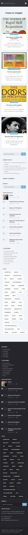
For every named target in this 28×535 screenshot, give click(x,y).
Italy (20, 292)
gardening (7, 288)
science (14, 319)
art (5, 278)
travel (6, 332)
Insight (13, 292)
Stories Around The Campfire (16, 402)
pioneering (7, 312)
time (18, 329)
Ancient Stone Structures (16, 201)
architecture (17, 275)
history (16, 288)
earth (6, 285)
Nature (20, 305)
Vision (11, 195)
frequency (21, 285)
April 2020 (5, 356)
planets (16, 312)
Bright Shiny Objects (9, 253)
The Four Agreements (14, 72)
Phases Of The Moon (15, 208)
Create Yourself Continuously (11, 173)
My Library (7, 254)
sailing (6, 319)
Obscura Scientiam (9, 256)
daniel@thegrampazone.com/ (11, 520)
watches (14, 332)
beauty (12, 278)
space (21, 319)
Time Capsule (7, 260)
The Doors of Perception (14, 105)
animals (16, 272)
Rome (20, 315)
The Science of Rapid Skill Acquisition (14, 38)
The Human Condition (10, 325)
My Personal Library (15, 233)
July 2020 (5, 351)
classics (19, 278)
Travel (5, 263)
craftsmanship (17, 282)
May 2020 (5, 355)
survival (6, 322)
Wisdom (22, 332)
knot (14, 295)
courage (6, 282)
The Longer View (9, 329)
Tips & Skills (14, 33)
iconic (6, 292)
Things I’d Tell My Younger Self (12, 166)
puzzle (6, 315)
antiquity (7, 275)
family (13, 285)
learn (6, 302)
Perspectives (18, 309)
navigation (7, 309)
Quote (14, 315)
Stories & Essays (14, 68)
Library (13, 302)
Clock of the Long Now (16, 227)
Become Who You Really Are (14, 136)
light (20, 302)
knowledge (7, 298)
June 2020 (5, 353)
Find (23, 154)
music (12, 305)
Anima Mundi (14, 101)
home (23, 288)
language (17, 298)
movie (6, 305)
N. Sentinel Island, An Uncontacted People (15, 168)
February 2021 (6, 349)
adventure (7, 272)
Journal (6, 295)
